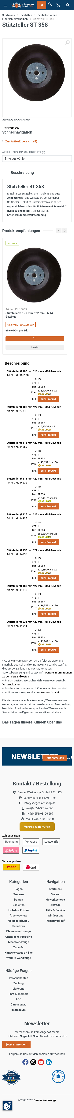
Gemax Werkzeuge (45, 1100)
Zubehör (18, 947)
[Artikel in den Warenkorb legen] (35, 338)
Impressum (18, 1010)
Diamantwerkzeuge (18, 931)
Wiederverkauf (55, 921)
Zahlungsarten (11, 835)
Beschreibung (22, 172)
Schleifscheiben (47, 15)
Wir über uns (55, 915)
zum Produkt (48, 399)
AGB (18, 999)
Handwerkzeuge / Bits (19, 952)
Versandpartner (11, 861)
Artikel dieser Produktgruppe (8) (23, 152)
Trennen (18, 894)
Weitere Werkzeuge (18, 958)
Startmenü (8, 15)
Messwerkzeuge (18, 942)
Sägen (19, 889)
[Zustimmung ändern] (7, 1105)
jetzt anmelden (16, 1044)
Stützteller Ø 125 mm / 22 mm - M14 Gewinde (29, 314)
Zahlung (18, 983)
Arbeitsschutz (18, 915)
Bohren (18, 899)
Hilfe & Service (55, 910)
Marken (55, 894)
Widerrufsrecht (50, 692)
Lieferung (18, 988)
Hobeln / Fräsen (18, 910)
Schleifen (26, 15)
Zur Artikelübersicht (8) (21, 141)
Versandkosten (11, 684)
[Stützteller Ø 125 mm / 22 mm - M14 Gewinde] (35, 275)
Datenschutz (19, 1004)
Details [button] (35, 347)
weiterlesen (12, 128)
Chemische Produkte (18, 936)
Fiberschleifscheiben (15, 19)
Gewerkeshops (55, 899)
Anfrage (55, 905)
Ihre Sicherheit (18, 994)
